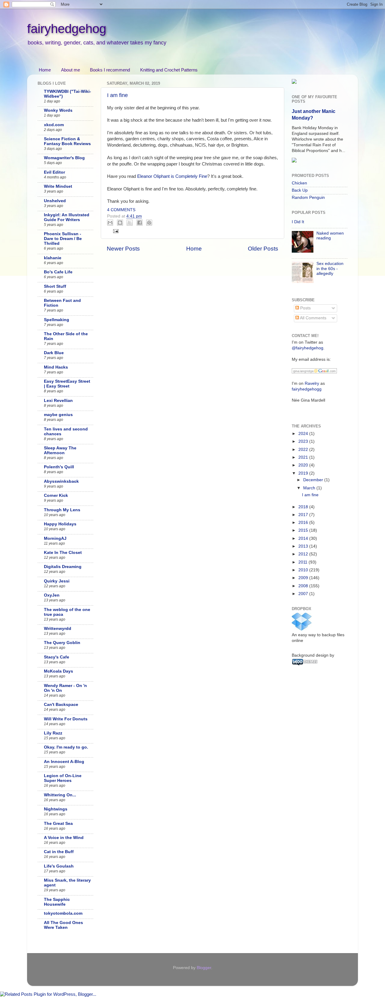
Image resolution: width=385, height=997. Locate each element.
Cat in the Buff (59, 852)
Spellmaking (56, 320)
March (309, 488)
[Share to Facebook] (140, 223)
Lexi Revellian (58, 400)
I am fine (117, 95)
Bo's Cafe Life (58, 272)
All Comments (312, 318)
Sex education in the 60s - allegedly (329, 268)
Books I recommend (110, 69)
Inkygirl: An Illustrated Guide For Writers (66, 217)
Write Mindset (58, 186)
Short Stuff (55, 286)
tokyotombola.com (63, 913)
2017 (303, 514)
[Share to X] (130, 223)
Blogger (204, 967)
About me (70, 69)
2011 (303, 562)
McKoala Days (58, 671)
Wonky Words (58, 110)
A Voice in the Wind (64, 837)
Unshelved (55, 201)
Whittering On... (60, 795)
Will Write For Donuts (66, 719)
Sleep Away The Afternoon (60, 450)
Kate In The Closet (63, 552)
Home (45, 69)
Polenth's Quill (59, 467)
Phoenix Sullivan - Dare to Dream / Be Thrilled (63, 239)
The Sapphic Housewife (57, 902)
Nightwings (55, 809)
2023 (303, 441)
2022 (303, 449)
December (313, 480)
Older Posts (263, 248)
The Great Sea (58, 823)
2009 (303, 578)
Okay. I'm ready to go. (66, 747)
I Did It (298, 222)
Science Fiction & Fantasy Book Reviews (67, 141)
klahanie (52, 258)
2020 (303, 465)
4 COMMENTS (121, 210)
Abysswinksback (61, 481)
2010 (303, 570)
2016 (303, 522)
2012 (303, 554)
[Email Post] (115, 231)
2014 (303, 538)
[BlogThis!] (120, 223)
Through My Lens (62, 510)
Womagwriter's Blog (64, 158)
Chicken (299, 183)
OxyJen (52, 595)
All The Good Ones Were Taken (63, 925)
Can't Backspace (61, 704)
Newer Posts (123, 248)
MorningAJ (55, 538)
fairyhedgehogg (307, 389)
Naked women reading (330, 235)
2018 (303, 507)
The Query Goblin (62, 642)
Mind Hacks (56, 367)
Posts (305, 308)
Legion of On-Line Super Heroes (63, 778)
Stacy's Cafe (56, 657)
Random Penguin (308, 197)
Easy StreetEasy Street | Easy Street (67, 383)
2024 (303, 433)
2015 (303, 530)
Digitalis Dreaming (63, 566)
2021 (303, 457)
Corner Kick (56, 495)
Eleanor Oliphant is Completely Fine (172, 176)
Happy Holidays (60, 524)
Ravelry (312, 383)
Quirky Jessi (56, 581)
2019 (303, 473)
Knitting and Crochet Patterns (169, 69)
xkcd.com (54, 125)
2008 (303, 586)
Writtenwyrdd (57, 628)
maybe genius (58, 414)
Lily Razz (53, 733)
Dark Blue (54, 353)
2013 (303, 546)
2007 (303, 593)
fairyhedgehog (66, 29)
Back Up (300, 190)
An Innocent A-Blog (64, 761)
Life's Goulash (59, 866)
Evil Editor (54, 172)
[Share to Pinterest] (149, 223)
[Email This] (110, 223)
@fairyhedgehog (307, 348)
